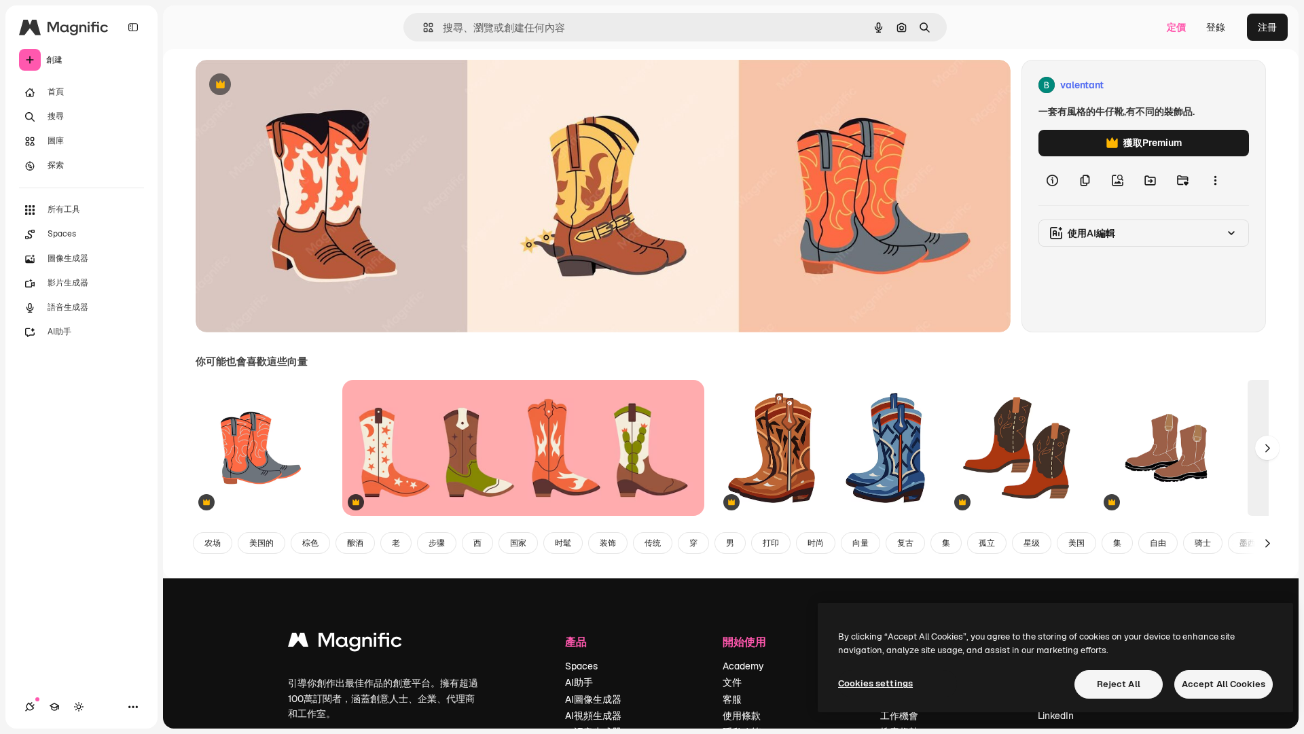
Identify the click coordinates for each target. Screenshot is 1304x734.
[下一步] (1267, 448)
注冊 (1267, 27)
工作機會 (899, 716)
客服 (732, 699)
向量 (860, 543)
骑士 (1203, 543)
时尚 (816, 543)
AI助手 (579, 682)
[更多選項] (1215, 180)
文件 (732, 682)
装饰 (608, 543)
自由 (1158, 543)
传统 (653, 543)
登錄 (1215, 27)
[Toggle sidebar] (133, 27)
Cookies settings (875, 683)
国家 (518, 543)
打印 (771, 543)
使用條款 (742, 716)
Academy (743, 666)
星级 (1032, 543)
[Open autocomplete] (422, 27)
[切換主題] (79, 707)
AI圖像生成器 (593, 699)
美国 (1076, 543)
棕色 (310, 543)
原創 (274, 85)
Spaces (581, 666)
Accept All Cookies (1223, 684)
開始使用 (744, 641)
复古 (905, 543)
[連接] (30, 707)
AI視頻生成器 (593, 716)
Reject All (1118, 684)
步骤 (437, 543)
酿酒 (355, 543)
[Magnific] (345, 643)
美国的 (261, 543)
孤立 (987, 543)
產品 (576, 641)
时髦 (563, 543)
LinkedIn (1056, 716)
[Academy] (54, 707)
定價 (1176, 27)
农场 (212, 543)
